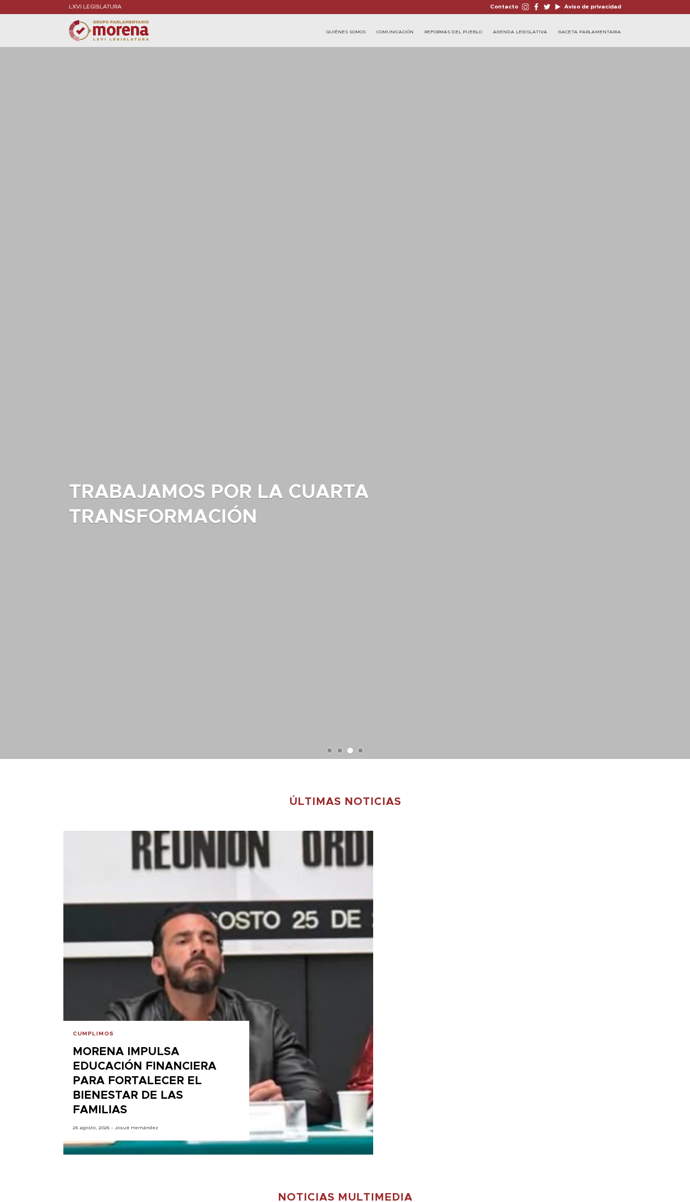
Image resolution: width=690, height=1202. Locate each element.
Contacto (504, 6)
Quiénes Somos (346, 32)
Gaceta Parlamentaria (589, 32)
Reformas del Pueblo (453, 32)
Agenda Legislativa (520, 32)
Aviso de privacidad (592, 6)
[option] (345, 398)
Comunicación (395, 32)
